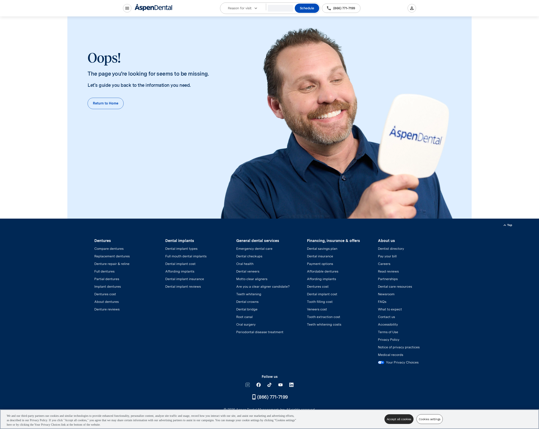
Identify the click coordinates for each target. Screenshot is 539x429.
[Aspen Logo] (154, 8)
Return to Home (105, 103)
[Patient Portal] (412, 8)
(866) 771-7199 (344, 8)
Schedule (307, 8)
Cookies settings (429, 419)
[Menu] (127, 8)
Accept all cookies (399, 419)
